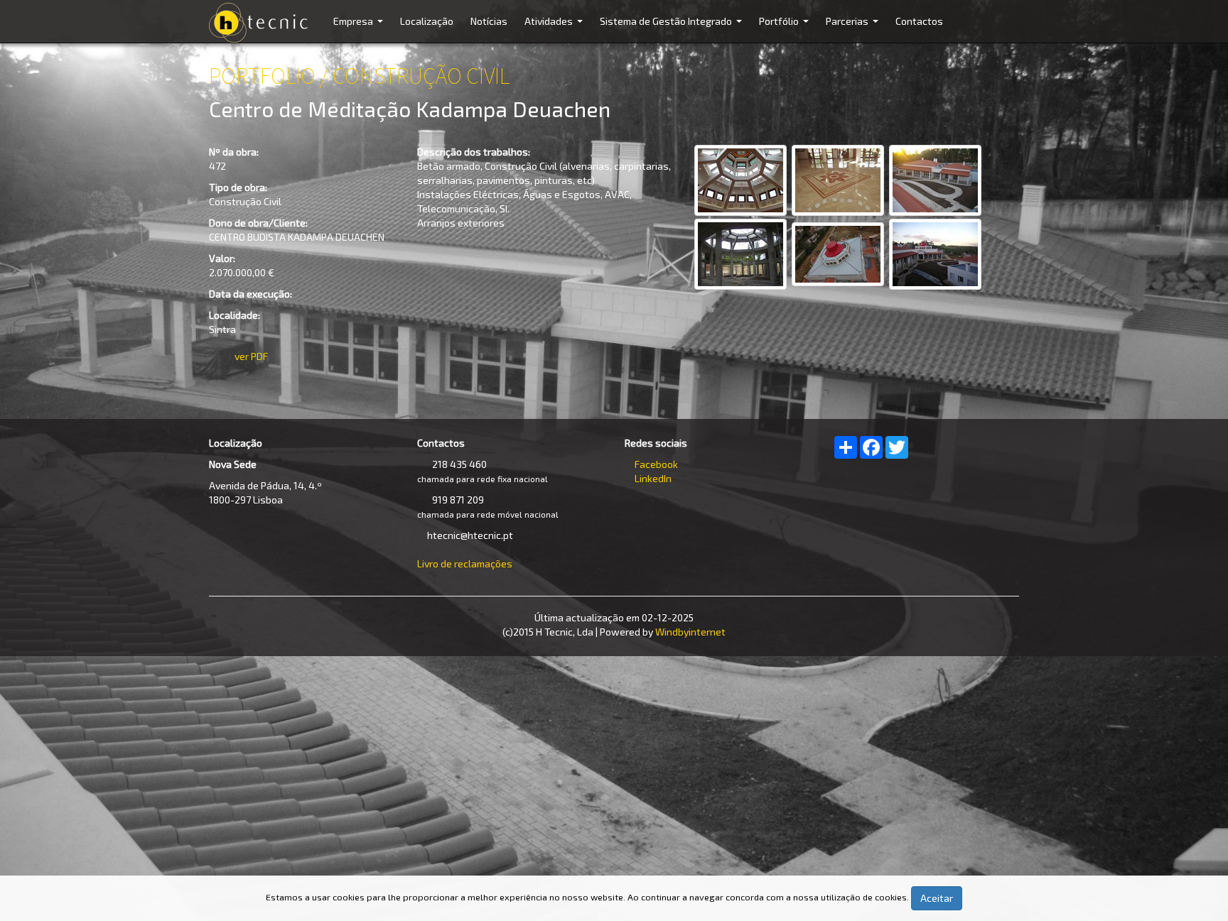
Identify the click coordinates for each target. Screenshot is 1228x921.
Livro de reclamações (464, 563)
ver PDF (251, 356)
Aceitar (936, 898)
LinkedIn (653, 478)
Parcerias (854, 29)
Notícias (488, 21)
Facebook (656, 464)
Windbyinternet (690, 632)
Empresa (360, 29)
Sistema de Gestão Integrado (672, 29)
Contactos (919, 21)
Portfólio (785, 29)
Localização (426, 21)
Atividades (555, 29)
